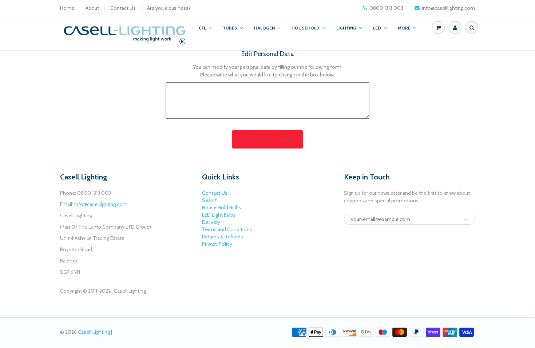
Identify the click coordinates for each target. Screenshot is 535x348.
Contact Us (123, 8)
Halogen (264, 28)
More (404, 28)
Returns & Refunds (222, 236)
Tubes (230, 28)
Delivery (211, 222)
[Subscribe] (465, 219)
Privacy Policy (217, 244)
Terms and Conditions (227, 229)
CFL (202, 28)
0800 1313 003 (386, 8)
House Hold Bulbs (221, 207)
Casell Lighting (94, 332)
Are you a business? (169, 8)
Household (306, 28)
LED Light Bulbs (219, 214)
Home (67, 8)
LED (377, 28)
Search (210, 200)
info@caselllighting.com (448, 8)
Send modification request (267, 139)
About (92, 8)
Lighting (346, 28)
